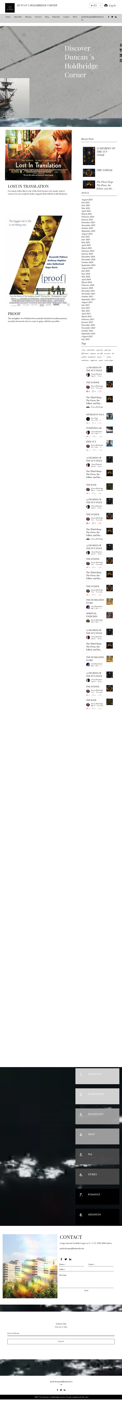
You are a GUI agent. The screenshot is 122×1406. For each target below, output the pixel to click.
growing (108, 350)
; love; (83, 350)
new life (100, 353)
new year (107, 353)
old (113, 353)
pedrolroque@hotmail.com (72, 1248)
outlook (83, 357)
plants (109, 357)
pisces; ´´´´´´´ (101, 357)
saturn (101, 360)
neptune (93, 353)
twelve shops (109, 360)
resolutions (85, 360)
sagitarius (93, 360)
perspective (92, 357)
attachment (91, 350)
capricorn (99, 350)
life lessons (85, 353)
